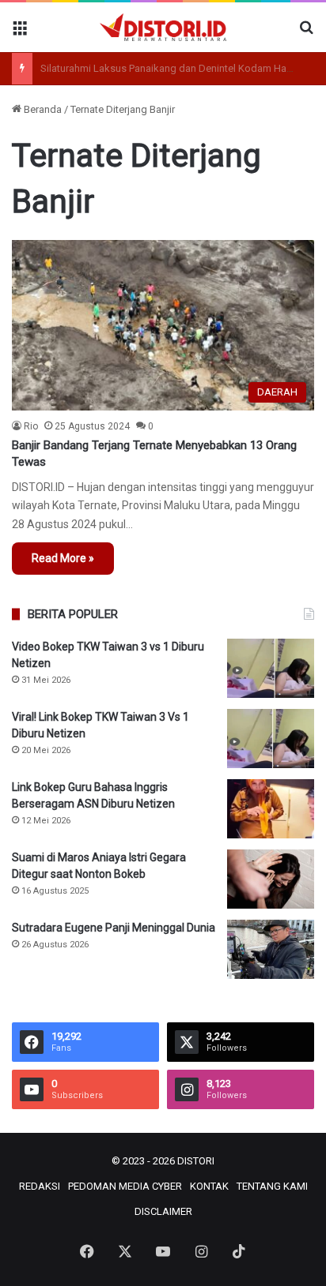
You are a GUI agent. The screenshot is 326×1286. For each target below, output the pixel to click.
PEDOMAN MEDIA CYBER (125, 1186)
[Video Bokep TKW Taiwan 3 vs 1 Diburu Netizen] (270, 668)
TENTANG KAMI (272, 1186)
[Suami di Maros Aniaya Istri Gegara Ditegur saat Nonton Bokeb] (270, 879)
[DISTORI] (163, 27)
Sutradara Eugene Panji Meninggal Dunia (113, 927)
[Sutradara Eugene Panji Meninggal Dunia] (270, 949)
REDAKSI (39, 1186)
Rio (31, 426)
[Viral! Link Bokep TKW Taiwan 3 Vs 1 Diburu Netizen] (270, 738)
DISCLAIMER (163, 1211)
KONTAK (209, 1186)
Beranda (41, 109)
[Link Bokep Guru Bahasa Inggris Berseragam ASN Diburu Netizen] (270, 808)
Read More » (63, 558)
